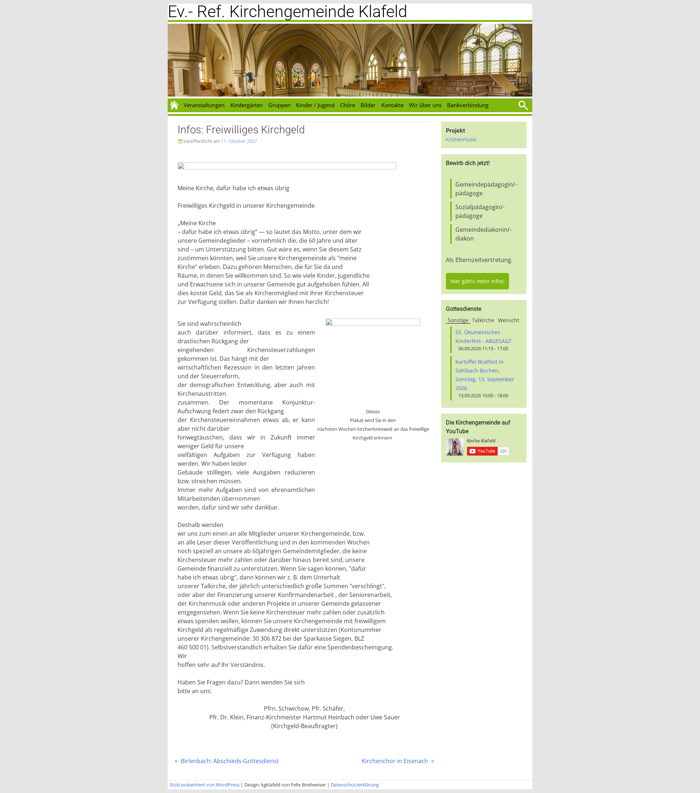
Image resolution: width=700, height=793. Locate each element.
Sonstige (458, 320)
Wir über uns (425, 105)
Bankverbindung (468, 105)
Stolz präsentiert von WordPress (205, 784)
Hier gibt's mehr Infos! (477, 281)
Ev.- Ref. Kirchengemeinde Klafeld (287, 11)
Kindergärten (246, 105)
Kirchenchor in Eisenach (398, 761)
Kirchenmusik (461, 140)
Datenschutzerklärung (355, 784)
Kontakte (392, 105)
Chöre (347, 105)
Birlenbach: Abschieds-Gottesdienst (226, 761)
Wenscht (508, 320)
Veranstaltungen (204, 105)
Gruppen (279, 105)
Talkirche (483, 320)
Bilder (368, 105)
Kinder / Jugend (315, 105)
